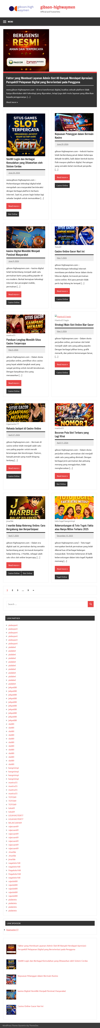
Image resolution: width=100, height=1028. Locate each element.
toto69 (11, 808)
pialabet (12, 647)
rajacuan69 (13, 826)
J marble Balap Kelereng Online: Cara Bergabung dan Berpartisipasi (25, 527)
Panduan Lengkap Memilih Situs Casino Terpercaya (23, 341)
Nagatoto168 (14, 870)
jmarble (11, 859)
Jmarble (12, 852)
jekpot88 (12, 687)
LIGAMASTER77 (15, 815)
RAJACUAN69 (15, 822)
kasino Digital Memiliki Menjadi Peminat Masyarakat (23, 253)
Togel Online (62, 577)
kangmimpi (13, 767)
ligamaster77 (12, 929)
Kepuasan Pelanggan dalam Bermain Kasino (74, 136)
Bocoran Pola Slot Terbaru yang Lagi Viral (72, 434)
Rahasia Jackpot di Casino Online (23, 428)
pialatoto (12, 899)
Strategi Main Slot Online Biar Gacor (74, 325)
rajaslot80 (13, 881)
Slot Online (12, 214)
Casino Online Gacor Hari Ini (70, 251)
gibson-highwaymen (57, 7)
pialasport (13, 625)
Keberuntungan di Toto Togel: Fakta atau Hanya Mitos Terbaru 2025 (74, 527)
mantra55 (12, 782)
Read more (11, 102)
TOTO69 (12, 797)
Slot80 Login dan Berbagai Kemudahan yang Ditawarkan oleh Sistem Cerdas (24, 162)
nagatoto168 (14, 863)
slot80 (11, 724)
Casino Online (62, 185)
